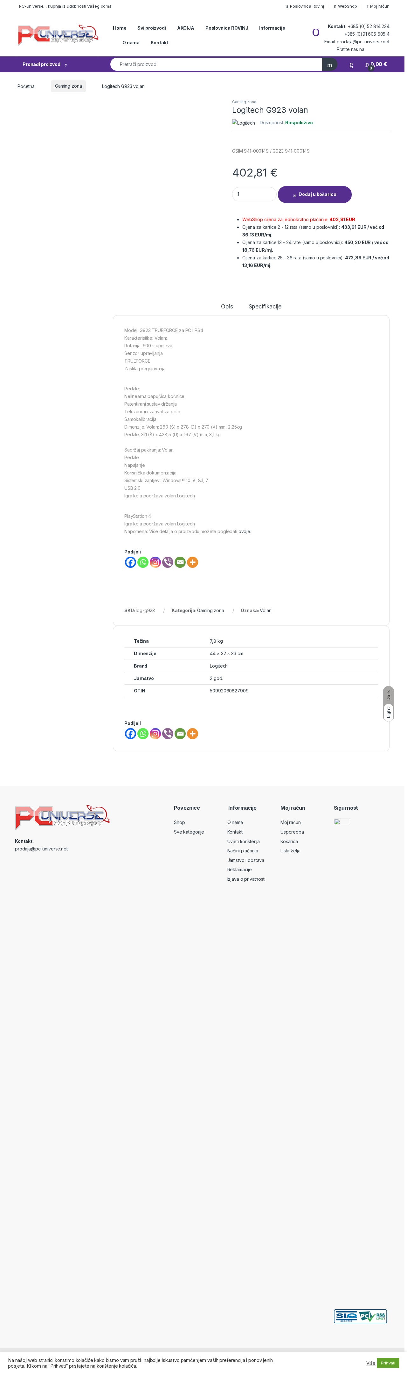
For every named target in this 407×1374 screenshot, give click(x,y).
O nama (131, 42)
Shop (179, 822)
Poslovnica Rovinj (307, 6)
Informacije (272, 28)
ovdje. (244, 531)
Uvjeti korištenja (243, 841)
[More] (192, 562)
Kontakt (159, 42)
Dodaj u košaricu (317, 194)
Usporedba (292, 832)
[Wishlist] (351, 64)
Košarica (289, 841)
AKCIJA (185, 28)
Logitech (219, 666)
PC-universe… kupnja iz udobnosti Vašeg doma (65, 6)
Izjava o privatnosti (246, 879)
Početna (26, 86)
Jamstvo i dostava (246, 860)
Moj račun (380, 6)
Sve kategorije (189, 832)
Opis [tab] (227, 307)
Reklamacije (239, 869)
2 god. (216, 678)
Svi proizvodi (151, 28)
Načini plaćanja (242, 850)
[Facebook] (130, 562)
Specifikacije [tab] (265, 307)
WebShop (347, 6)
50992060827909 (229, 690)
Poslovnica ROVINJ (226, 28)
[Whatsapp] (142, 562)
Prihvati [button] (388, 1362)
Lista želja (290, 850)
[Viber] (167, 562)
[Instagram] (155, 562)
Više (371, 1363)
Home (119, 28)
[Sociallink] (17, 862)
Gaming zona (68, 86)
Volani (266, 610)
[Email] (180, 562)
